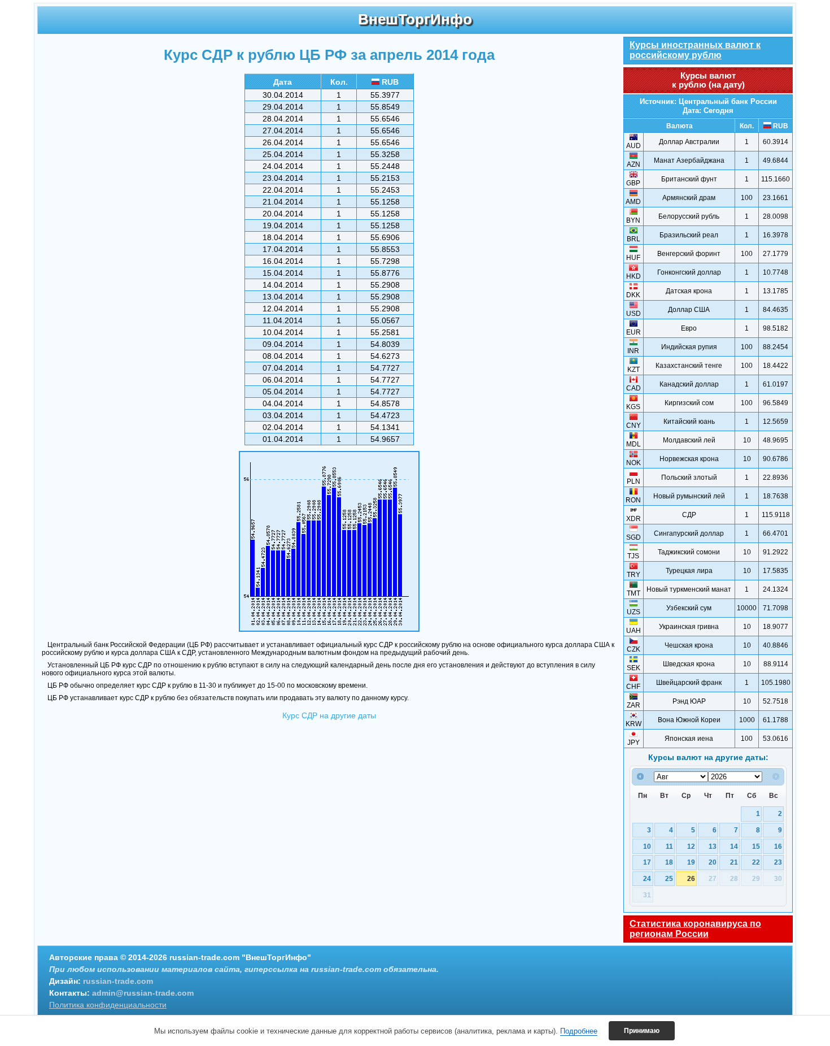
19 (691, 862)
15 (756, 846)
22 (756, 862)
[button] (642, 1030)
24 (647, 878)
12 (691, 846)
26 (691, 878)
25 (669, 878)
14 (734, 846)
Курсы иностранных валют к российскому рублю (695, 50)
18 (669, 862)
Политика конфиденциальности (108, 1004)
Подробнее (578, 1031)
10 (647, 846)
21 (734, 862)
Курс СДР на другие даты (329, 715)
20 (713, 862)
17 (647, 862)
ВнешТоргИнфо (415, 19)
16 (778, 846)
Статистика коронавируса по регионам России (695, 929)
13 (713, 846)
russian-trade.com (118, 981)
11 (669, 846)
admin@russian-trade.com (143, 992)
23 (778, 862)
